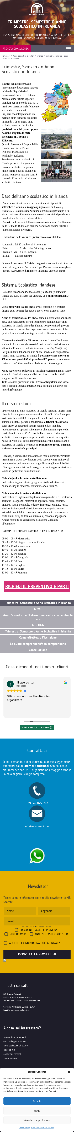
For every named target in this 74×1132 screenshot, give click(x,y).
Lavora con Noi (10, 1058)
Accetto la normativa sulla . (35, 943)
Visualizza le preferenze (37, 1120)
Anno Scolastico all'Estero (52, 934)
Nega (37, 1110)
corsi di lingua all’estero (14, 1041)
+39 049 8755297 (37, 803)
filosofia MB (9, 1049)
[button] (69, 1072)
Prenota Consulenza (16, 48)
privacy (55, 943)
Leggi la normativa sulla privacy (16, 1010)
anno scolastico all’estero (15, 1045)
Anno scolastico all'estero (24, 56)
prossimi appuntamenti (14, 1037)
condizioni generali (12, 1054)
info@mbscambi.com (37, 826)
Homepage (6, 56)
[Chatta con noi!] (37, 846)
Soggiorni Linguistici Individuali (39, 930)
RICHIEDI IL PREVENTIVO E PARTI (37, 586)
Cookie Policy (24, 1127)
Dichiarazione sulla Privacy (42, 1127)
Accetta (37, 1101)
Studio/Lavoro (18, 934)
